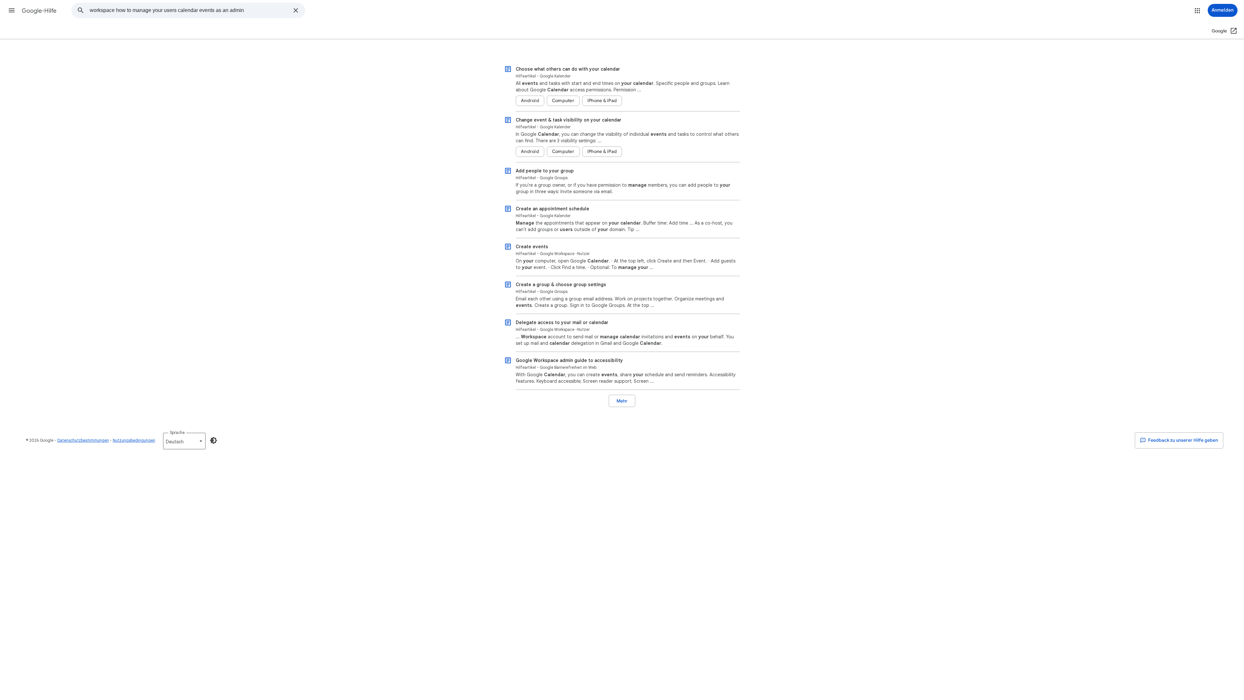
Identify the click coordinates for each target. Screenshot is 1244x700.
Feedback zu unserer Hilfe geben (1182, 440)
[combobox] (189, 10)
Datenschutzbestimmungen (83, 440)
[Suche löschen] (296, 10)
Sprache (177, 432)
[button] (11, 10)
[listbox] (184, 441)
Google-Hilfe (39, 10)
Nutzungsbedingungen (134, 440)
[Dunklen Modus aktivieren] (213, 440)
